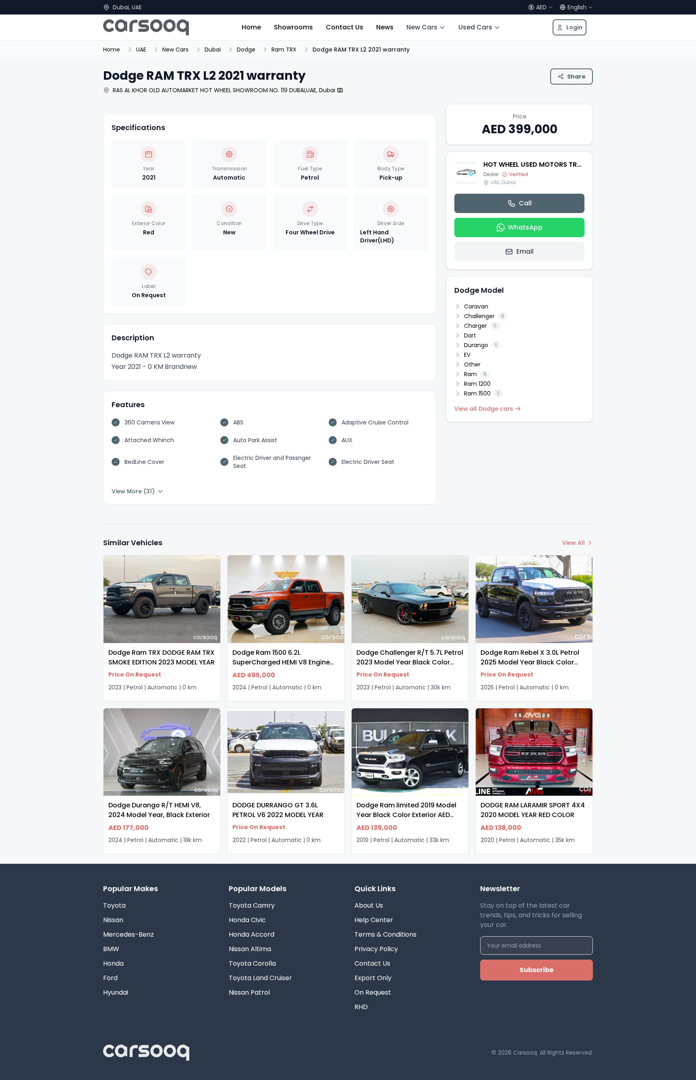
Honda (113, 963)
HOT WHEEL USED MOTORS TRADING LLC (547, 164)
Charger (480, 326)
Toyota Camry (252, 905)
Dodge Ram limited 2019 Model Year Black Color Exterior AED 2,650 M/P (406, 815)
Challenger (484, 316)
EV (467, 355)
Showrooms (293, 27)
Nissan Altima (250, 949)
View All (573, 543)
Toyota (114, 905)
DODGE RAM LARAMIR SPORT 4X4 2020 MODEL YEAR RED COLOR (533, 810)
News (385, 27)
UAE (141, 50)
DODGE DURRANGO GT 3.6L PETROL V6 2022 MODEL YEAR (277, 810)
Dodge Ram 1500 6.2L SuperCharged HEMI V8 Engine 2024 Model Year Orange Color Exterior (282, 667)
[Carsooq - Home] (146, 27)
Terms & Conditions (385, 934)
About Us (368, 905)
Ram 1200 (477, 384)
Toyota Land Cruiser (260, 978)
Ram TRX (283, 50)
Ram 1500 (482, 393)
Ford (110, 978)
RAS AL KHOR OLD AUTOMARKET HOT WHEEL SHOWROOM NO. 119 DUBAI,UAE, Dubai (224, 90)
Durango (481, 345)
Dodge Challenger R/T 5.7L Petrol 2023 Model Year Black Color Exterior (409, 662)
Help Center (373, 920)
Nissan (113, 920)
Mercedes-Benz (128, 934)
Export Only (373, 978)
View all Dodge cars (483, 409)
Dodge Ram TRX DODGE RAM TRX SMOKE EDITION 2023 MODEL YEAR (161, 657)
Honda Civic (247, 920)
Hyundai (115, 992)
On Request (372, 992)
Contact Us (344, 27)
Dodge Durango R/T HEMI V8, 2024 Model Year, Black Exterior (159, 810)
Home (251, 27)
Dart (470, 335)
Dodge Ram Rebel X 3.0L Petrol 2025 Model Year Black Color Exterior (530, 662)
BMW (111, 949)
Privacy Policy (376, 949)
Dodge (246, 50)
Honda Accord (251, 934)
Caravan (476, 306)
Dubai (213, 50)
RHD (361, 1007)
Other (472, 364)
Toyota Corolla (252, 963)
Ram (475, 374)
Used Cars (475, 27)
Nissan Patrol (249, 992)
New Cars (421, 27)
